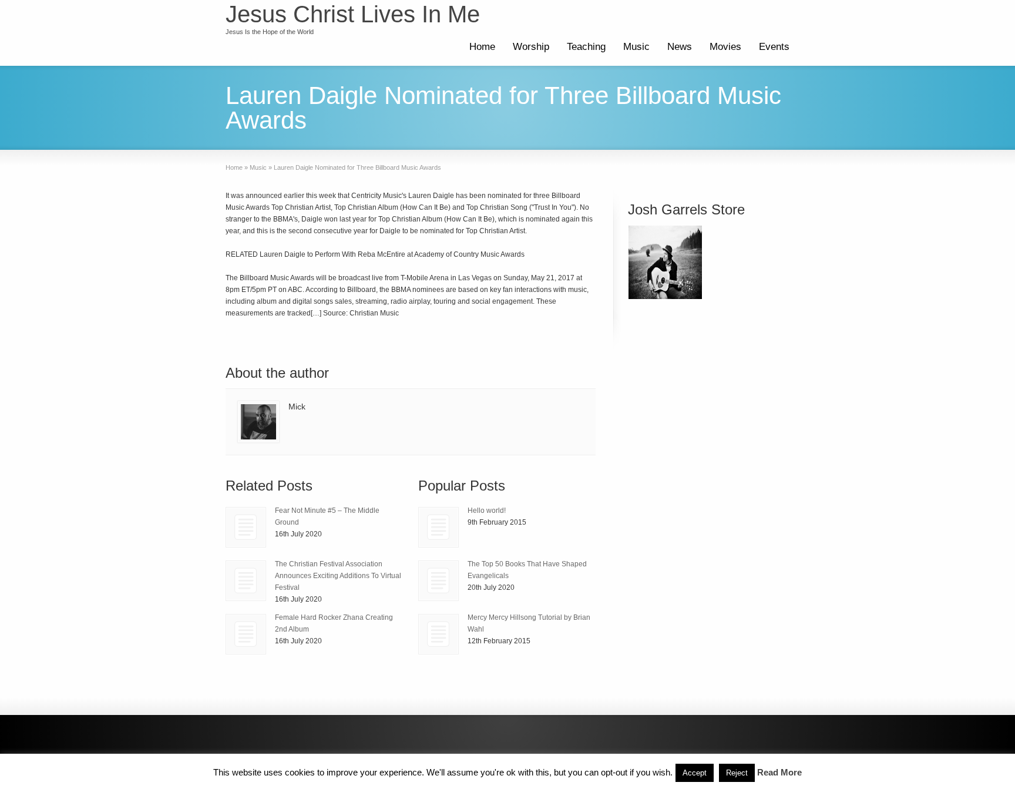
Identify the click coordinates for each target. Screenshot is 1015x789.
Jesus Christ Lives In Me (353, 14)
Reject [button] (737, 772)
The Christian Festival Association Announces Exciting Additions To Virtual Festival (338, 576)
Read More (779, 772)
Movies (725, 46)
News (679, 46)
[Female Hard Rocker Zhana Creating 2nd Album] (246, 634)
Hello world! (487, 510)
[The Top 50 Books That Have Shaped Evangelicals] (438, 580)
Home (482, 46)
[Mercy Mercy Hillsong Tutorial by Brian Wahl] (438, 634)
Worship (531, 46)
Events (774, 46)
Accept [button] (695, 772)
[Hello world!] (438, 527)
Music (636, 46)
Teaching (586, 46)
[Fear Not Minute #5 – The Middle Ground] (246, 527)
